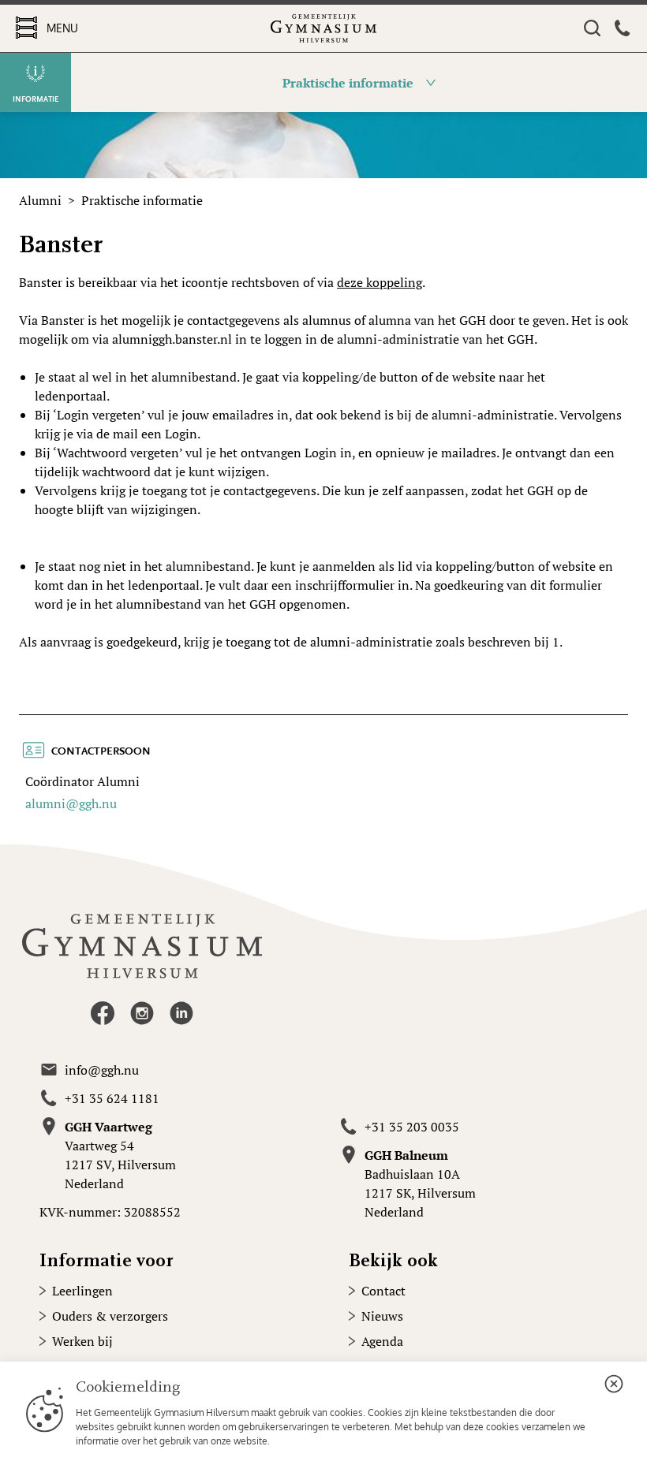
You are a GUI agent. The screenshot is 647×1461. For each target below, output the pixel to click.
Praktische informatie (142, 200)
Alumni (40, 200)
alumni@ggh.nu (71, 803)
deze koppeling (379, 282)
